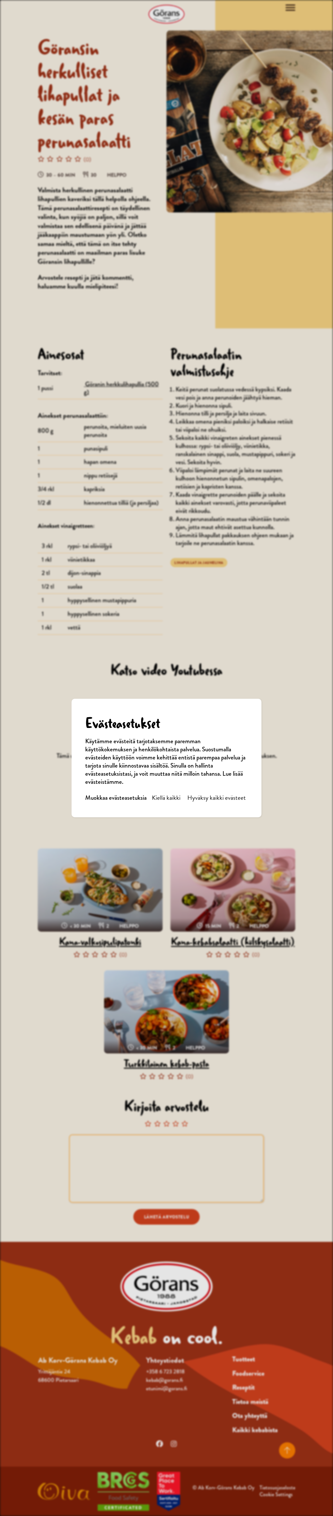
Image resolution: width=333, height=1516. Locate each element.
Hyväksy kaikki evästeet (216, 798)
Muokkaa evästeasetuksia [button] (116, 798)
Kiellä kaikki (166, 798)
